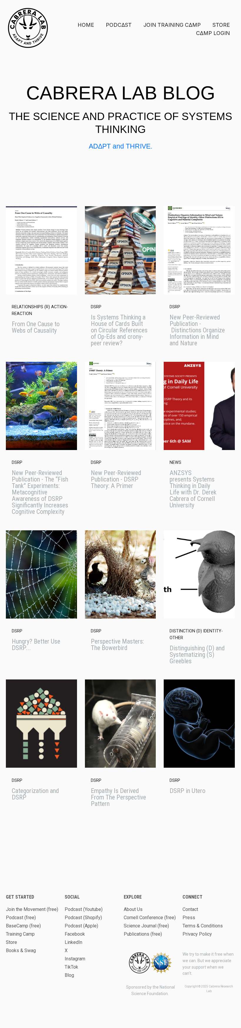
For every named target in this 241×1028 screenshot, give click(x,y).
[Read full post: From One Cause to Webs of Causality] (41, 250)
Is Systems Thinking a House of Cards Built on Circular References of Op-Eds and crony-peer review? (119, 330)
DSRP (96, 306)
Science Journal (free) (146, 926)
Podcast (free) (21, 917)
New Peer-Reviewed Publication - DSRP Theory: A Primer (116, 479)
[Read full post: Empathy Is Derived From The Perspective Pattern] (120, 723)
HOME (86, 25)
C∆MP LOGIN (213, 33)
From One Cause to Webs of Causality (36, 327)
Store (11, 942)
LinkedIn (73, 942)
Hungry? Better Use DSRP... (36, 645)
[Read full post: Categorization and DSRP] (41, 723)
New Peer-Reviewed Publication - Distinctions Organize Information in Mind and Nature (197, 330)
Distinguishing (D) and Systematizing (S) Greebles (197, 654)
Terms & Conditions (203, 926)
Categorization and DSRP (35, 794)
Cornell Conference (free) (150, 917)
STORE (221, 25)
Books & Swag (21, 950)
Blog (69, 975)
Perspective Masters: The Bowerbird (117, 645)
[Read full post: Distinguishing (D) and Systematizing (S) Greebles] (199, 574)
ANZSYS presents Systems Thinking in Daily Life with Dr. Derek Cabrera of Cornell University (193, 489)
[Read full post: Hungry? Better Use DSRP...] (41, 574)
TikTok (71, 967)
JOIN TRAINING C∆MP (172, 25)
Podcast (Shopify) (83, 917)
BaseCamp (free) (23, 926)
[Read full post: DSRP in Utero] (199, 723)
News (175, 462)
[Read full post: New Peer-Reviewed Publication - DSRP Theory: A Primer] (120, 406)
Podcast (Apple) (81, 926)
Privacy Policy (197, 934)
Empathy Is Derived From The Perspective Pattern (118, 797)
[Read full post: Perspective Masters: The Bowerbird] (120, 574)
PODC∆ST (119, 25)
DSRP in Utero (187, 790)
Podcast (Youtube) (84, 909)
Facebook (75, 934)
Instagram (75, 959)
